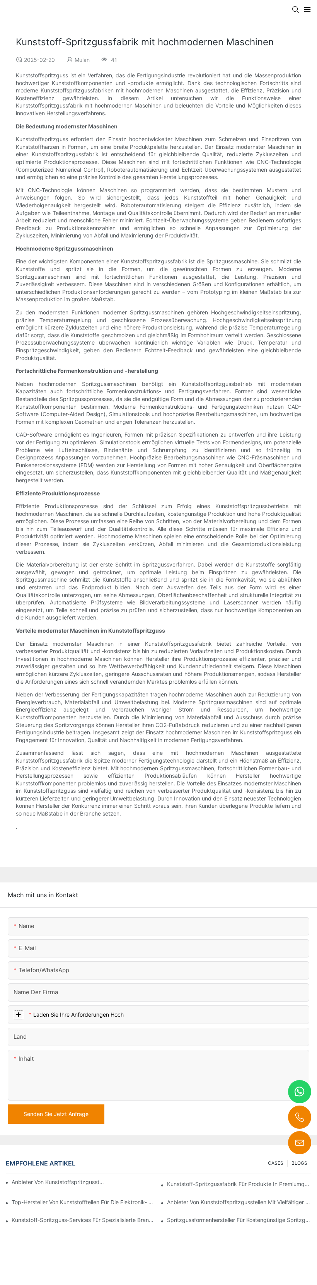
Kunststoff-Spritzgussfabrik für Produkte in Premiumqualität (239, 1184)
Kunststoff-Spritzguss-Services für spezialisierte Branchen (84, 1220)
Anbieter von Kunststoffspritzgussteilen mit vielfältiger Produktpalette (239, 1202)
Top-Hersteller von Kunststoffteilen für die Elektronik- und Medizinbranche (84, 1202)
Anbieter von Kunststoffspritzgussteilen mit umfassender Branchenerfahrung (59, 1182)
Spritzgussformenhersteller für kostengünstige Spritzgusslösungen (239, 1220)
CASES (275, 1163)
